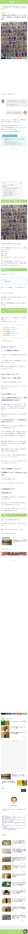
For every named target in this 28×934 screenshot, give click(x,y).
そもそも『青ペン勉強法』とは (9, 184)
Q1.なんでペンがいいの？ (10, 189)
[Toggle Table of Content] (19, 183)
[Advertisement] (14, 77)
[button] (25, 931)
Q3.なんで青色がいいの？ (10, 192)
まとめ (4, 196)
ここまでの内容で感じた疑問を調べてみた (12, 188)
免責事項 (18, 930)
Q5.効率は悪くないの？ (10, 195)
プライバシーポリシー (11, 930)
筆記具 (3, 12)
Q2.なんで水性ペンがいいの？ (11, 191)
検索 (3, 788)
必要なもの (5, 186)
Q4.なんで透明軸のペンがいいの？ (12, 193)
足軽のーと (14, 2)
